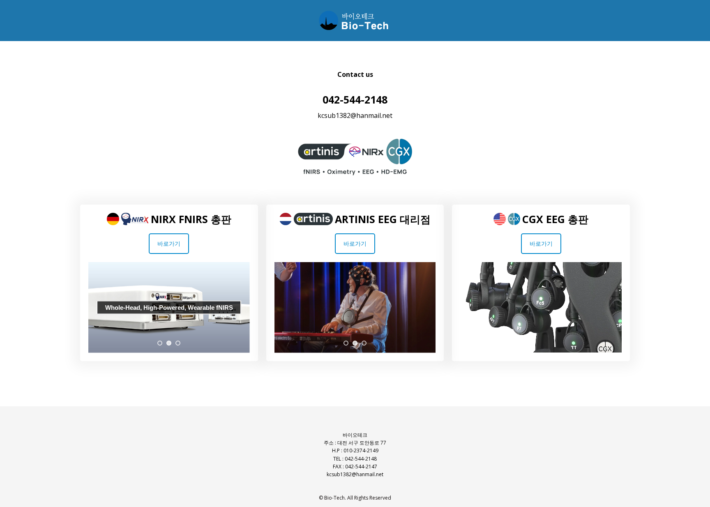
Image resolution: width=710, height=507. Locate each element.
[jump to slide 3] (177, 343)
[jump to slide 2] (168, 343)
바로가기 (168, 243)
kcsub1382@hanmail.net (355, 115)
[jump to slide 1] (159, 343)
